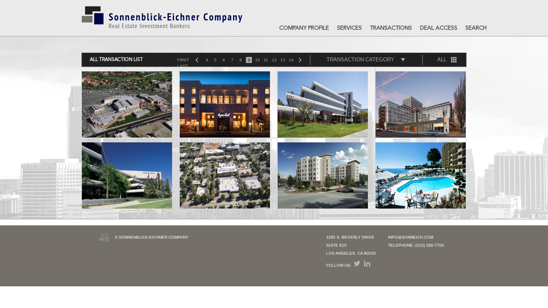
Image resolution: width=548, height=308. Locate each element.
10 (257, 60)
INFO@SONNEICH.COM (410, 237)
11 (266, 60)
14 (291, 60)
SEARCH (476, 28)
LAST (182, 66)
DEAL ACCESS (438, 28)
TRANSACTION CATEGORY (360, 60)
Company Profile (304, 28)
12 (274, 60)
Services (349, 28)
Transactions (391, 28)
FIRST (183, 60)
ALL (442, 60)
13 (282, 60)
